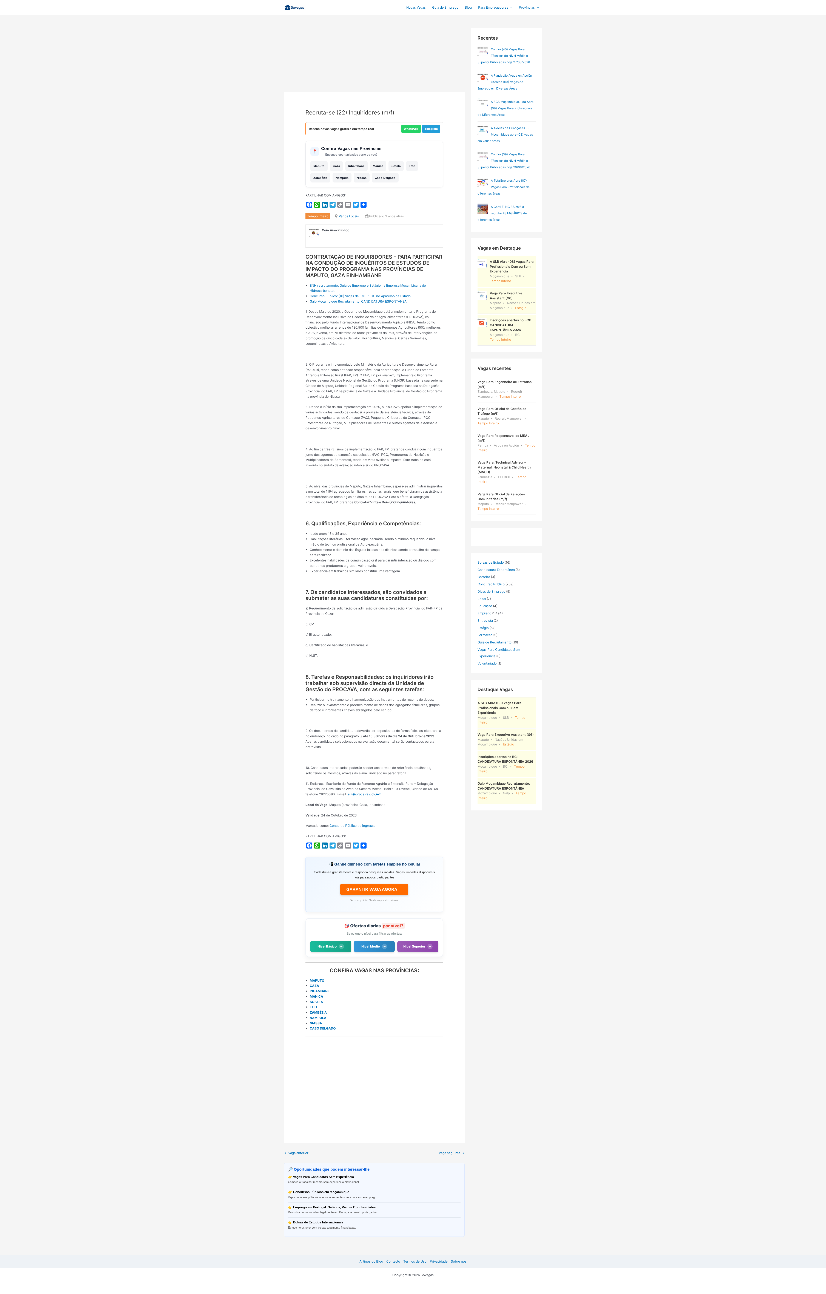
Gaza (336, 166)
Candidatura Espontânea (496, 570)
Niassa (362, 177)
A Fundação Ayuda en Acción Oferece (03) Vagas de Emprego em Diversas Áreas (505, 82)
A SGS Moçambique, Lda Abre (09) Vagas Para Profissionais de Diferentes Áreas (505, 108)
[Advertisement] (374, 60)
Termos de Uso (415, 1261)
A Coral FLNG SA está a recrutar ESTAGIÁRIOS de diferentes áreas (502, 213)
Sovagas (317, 6)
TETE (314, 1007)
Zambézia (320, 177)
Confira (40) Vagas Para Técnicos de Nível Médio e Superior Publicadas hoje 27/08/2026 (504, 55)
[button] (510, 7)
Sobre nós (459, 1261)
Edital (482, 599)
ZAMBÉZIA (318, 1012)
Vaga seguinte (451, 1153)
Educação (485, 606)
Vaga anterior (296, 1153)
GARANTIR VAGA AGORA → (374, 889)
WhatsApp (411, 128)
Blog (468, 7)
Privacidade (439, 1261)
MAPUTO (317, 981)
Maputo (319, 166)
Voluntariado (487, 663)
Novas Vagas (416, 7)
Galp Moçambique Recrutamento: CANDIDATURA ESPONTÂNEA (358, 301)
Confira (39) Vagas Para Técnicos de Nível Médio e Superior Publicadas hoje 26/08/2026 (504, 160)
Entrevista (485, 620)
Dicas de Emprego (491, 591)
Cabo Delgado (385, 177)
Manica (378, 166)
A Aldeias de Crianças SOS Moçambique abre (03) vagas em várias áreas (505, 134)
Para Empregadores (493, 7)
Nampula (342, 177)
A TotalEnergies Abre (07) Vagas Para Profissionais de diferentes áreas (504, 187)
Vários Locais (349, 216)
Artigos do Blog (371, 1261)
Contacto (393, 1261)
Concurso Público (491, 584)
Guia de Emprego (445, 7)
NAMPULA (318, 1018)
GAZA (314, 986)
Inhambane (356, 166)
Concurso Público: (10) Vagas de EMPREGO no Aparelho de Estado (360, 296)
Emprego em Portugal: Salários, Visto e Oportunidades (334, 1207)
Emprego (484, 613)
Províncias (527, 7)
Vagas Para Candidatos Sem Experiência (323, 1177)
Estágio (483, 628)
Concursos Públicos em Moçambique (321, 1192)
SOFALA (316, 1002)
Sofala (396, 166)
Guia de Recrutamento (495, 642)
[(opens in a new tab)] (483, 51)
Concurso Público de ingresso (353, 826)
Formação (485, 635)
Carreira (484, 577)
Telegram (431, 128)
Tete (412, 166)
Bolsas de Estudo (491, 562)
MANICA (316, 996)
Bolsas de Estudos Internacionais (318, 1222)
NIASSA (316, 1023)
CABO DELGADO (323, 1028)
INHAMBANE (320, 991)
